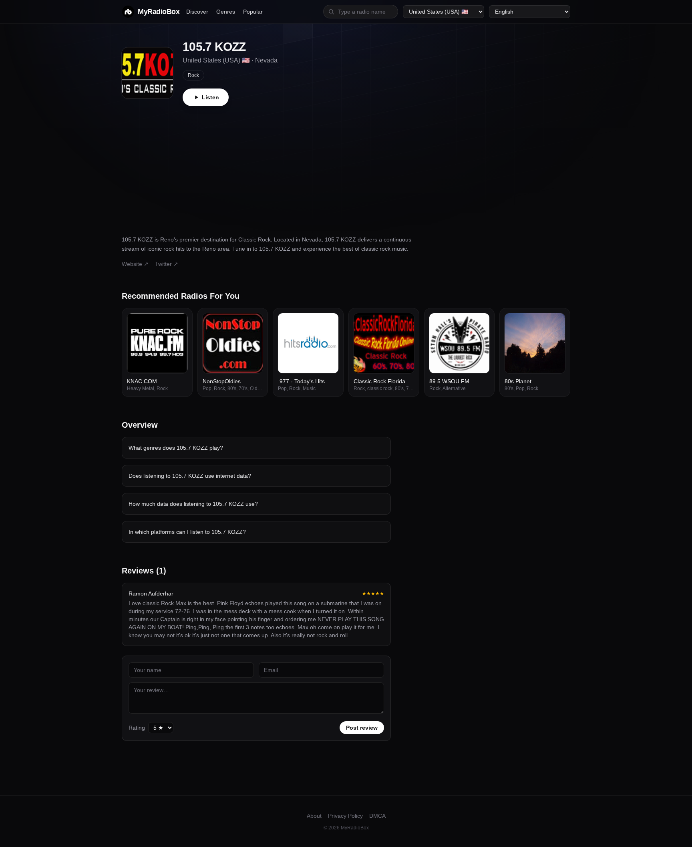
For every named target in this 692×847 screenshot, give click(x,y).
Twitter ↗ (166, 264)
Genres (225, 11)
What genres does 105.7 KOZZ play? (176, 448)
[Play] (177, 323)
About (314, 816)
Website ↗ (135, 264)
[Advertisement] (346, 166)
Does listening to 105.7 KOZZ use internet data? (190, 476)
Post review (362, 727)
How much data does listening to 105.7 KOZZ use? (193, 504)
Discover (197, 11)
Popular (253, 11)
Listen (210, 97)
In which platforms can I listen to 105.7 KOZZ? (187, 532)
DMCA (377, 816)
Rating (137, 727)
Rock (193, 75)
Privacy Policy (345, 816)
